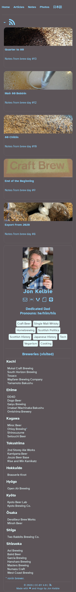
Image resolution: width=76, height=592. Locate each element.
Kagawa (13, 418)
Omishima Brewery (19, 411)
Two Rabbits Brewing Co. (23, 537)
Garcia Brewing (17, 558)
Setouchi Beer (16, 436)
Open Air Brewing (18, 488)
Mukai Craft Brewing (20, 368)
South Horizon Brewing (22, 372)
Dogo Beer (14, 400)
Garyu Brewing (16, 404)
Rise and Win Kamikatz (22, 461)
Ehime (11, 390)
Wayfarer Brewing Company (24, 379)
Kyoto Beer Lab (17, 502)
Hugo (40, 588)
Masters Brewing (18, 565)
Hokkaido (14, 468)
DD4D (11, 397)
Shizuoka (14, 544)
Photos (44, 7)
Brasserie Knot (16, 475)
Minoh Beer (14, 523)
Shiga (11, 530)
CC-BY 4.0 (41, 585)
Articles (18, 7)
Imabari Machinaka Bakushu (25, 408)
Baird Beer (14, 554)
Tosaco (12, 376)
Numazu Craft (16, 569)
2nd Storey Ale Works (21, 450)
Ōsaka (11, 512)
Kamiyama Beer (17, 454)
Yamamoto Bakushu (20, 383)
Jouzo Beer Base (18, 457)
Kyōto (11, 495)
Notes (32, 7)
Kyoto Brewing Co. (19, 506)
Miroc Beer (14, 425)
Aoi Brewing (15, 550)
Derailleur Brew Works (21, 519)
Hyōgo (11, 481)
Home (6, 7)
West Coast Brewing (20, 573)
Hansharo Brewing (19, 562)
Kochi (11, 361)
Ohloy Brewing (16, 429)
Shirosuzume (15, 433)
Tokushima (15, 443)
